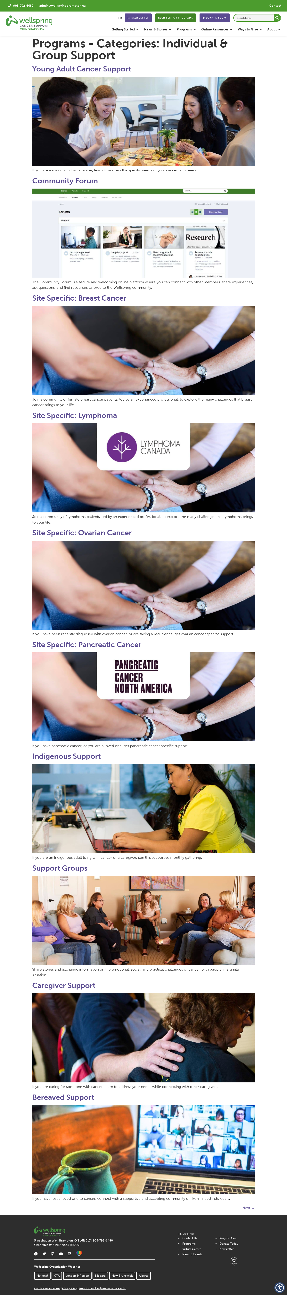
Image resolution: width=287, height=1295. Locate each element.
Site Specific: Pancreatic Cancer (86, 644)
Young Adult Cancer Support (81, 68)
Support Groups (59, 868)
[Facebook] (36, 1254)
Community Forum (65, 180)
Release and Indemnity (113, 1288)
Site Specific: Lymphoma (74, 415)
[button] (125, 29)
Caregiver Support (63, 985)
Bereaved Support (63, 1097)
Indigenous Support (66, 756)
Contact (275, 5)
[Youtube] (61, 1254)
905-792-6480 (23, 5)
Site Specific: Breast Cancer (79, 298)
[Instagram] (52, 1254)
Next (248, 1208)
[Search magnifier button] (277, 17)
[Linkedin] (69, 1254)
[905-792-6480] (9, 5)
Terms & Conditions (89, 1288)
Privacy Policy (69, 1288)
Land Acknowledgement (47, 1288)
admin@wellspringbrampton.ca (62, 5)
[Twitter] (44, 1254)
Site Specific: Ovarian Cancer (82, 532)
